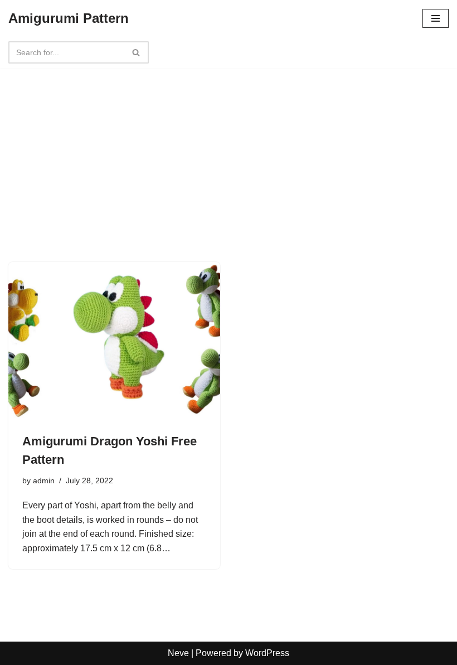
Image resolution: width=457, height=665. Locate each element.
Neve (178, 653)
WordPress (267, 653)
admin (44, 480)
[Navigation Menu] (435, 18)
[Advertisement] (228, 146)
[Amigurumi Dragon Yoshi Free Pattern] (114, 341)
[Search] (136, 52)
